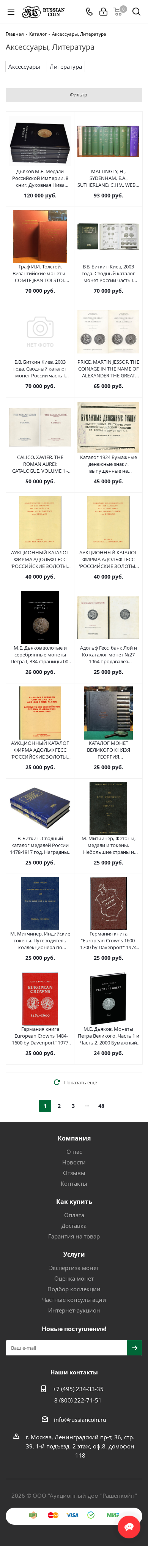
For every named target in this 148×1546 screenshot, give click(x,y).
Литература (66, 66)
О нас (74, 1151)
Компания (74, 1138)
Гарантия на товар (74, 1236)
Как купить (74, 1201)
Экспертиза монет (74, 1268)
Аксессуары (24, 66)
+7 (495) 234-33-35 (78, 1389)
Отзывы (74, 1173)
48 (101, 1105)
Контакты (74, 1183)
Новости (74, 1162)
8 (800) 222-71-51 (78, 1400)
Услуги (74, 1254)
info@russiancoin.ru (80, 1419)
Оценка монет (74, 1278)
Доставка (74, 1225)
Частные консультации (74, 1299)
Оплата (74, 1215)
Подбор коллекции (74, 1289)
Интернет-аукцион (74, 1310)
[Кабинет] (103, 12)
